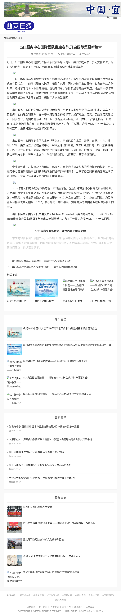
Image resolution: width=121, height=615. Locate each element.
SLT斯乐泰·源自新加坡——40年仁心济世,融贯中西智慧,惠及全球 (57, 394)
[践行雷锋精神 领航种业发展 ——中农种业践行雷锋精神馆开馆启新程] (14, 527)
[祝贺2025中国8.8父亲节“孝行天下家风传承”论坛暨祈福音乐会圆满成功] (18, 288)
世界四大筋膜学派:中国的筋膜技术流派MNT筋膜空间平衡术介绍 (42, 478)
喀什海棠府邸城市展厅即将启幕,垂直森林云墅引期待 (36, 452)
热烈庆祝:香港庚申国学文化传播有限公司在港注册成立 (51, 556)
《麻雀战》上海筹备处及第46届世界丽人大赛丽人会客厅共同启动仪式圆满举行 (50, 439)
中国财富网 (80, 595)
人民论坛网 (94, 595)
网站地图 (31, 607)
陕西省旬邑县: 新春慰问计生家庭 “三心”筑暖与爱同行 (44, 261)
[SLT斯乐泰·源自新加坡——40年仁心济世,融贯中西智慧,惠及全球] (14, 398)
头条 (21, 38)
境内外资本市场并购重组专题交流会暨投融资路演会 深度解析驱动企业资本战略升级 (67, 345)
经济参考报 (25, 595)
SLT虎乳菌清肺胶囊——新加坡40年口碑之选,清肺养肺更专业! (55, 377)
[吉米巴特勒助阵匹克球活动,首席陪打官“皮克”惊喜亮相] (14, 576)
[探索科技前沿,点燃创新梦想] (14, 511)
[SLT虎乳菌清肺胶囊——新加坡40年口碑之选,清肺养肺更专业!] (102, 288)
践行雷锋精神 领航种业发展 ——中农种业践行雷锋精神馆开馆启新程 (59, 523)
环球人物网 (60, 600)
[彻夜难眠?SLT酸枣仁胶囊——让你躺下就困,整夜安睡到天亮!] (74, 288)
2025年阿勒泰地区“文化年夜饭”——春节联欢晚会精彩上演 (46, 267)
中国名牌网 (38, 595)
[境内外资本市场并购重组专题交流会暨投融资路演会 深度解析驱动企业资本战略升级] (46, 288)
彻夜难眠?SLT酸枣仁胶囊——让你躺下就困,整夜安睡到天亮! (55, 361)
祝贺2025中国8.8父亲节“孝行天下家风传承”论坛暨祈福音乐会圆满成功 (60, 328)
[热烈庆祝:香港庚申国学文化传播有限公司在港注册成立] (14, 560)
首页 (6, 38)
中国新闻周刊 (108, 595)
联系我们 (78, 607)
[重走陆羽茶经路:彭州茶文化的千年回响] (14, 543)
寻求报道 (54, 607)
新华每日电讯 (53, 595)
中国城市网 (67, 595)
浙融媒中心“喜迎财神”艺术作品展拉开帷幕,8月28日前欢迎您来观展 (44, 426)
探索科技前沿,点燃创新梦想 (37, 507)
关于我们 (43, 607)
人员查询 (90, 607)
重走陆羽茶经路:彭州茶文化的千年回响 (43, 539)
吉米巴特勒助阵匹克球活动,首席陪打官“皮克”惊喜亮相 (51, 572)
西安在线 (26, 26)
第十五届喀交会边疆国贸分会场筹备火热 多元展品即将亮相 (40, 465)
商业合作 (66, 607)
